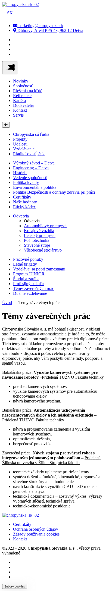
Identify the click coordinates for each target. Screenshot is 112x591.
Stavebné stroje (37, 245)
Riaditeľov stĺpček (29, 153)
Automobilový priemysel (45, 225)
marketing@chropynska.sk (40, 25)
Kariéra (19, 100)
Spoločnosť (23, 86)
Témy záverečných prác (33, 288)
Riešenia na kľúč (27, 90)
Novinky (20, 81)
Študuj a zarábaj (27, 278)
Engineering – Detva (31, 168)
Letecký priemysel (39, 235)
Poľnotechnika (36, 240)
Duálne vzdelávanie (30, 293)
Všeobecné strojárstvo (43, 250)
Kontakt (20, 110)
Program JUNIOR (29, 274)
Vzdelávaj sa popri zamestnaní (39, 269)
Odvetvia (21, 216)
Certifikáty (22, 197)
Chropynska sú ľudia (31, 134)
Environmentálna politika (34, 187)
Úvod (7, 302)
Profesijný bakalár (28, 283)
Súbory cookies (14, 586)
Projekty (20, 139)
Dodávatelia (23, 105)
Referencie (22, 95)
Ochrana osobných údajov (35, 529)
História (20, 172)
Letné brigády (25, 264)
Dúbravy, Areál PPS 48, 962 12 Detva (49, 30)
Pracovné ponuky (28, 259)
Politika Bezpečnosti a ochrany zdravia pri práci (54, 192)
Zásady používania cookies (36, 534)
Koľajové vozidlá (39, 230)
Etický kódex (24, 206)
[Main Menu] (9, 67)
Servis (18, 115)
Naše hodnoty (25, 202)
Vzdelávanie (24, 149)
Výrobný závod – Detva (34, 163)
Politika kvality (26, 182)
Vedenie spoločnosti (30, 177)
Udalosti (20, 144)
